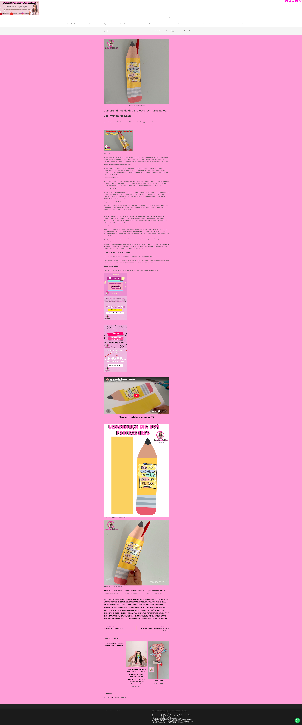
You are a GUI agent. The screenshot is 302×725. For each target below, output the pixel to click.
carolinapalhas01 (110, 122)
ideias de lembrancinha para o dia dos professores (134, 602)
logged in (113, 697)
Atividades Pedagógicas (140, 122)
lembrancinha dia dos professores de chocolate (134, 610)
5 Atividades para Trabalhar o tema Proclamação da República (114, 644)
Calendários (154, 722)
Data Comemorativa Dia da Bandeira (177, 713)
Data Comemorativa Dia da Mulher (160, 718)
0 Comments (154, 122)
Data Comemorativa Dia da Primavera (160, 714)
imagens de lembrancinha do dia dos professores (115, 604)
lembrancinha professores (134, 616)
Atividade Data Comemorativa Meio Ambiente (162, 712)
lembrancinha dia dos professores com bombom (117, 609)
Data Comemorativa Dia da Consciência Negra (180, 714)
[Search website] (267, 24)
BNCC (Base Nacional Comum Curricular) (161, 720)
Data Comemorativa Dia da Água (159, 717)
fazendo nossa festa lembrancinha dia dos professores (147, 601)
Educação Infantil (162, 722)
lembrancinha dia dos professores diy (155, 610)
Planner (170, 711)
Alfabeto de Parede (182, 722)
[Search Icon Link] (271, 24)
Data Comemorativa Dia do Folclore (160, 713)
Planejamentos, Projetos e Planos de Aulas (161, 719)
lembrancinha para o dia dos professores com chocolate (124, 615)
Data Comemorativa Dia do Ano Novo (173, 715)
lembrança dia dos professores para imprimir (139, 604)
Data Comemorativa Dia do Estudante (176, 714)
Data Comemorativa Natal (158, 715)
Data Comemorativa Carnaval (158, 721)
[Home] (151, 31)
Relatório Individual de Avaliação (176, 718)
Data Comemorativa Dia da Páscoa (177, 716)
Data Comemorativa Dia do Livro (178, 710)
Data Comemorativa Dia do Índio (163, 710)
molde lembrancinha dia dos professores (114, 618)
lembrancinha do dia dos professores (136, 613)
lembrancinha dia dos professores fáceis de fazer (137, 612)
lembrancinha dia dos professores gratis (159, 612)
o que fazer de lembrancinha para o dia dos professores (137, 618)
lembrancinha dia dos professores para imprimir (115, 613)
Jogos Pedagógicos (176, 720)
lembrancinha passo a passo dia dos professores (115, 616)
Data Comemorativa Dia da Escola (185, 721)
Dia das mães (159, 680)
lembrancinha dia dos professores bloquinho (139, 607)
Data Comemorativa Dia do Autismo (160, 716)
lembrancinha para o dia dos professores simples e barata (152, 615)
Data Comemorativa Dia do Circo (175, 717)
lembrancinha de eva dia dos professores (120, 606)
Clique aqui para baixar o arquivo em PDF (136, 417)
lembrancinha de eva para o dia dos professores (142, 606)
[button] (297, 720)
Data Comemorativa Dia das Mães (180, 711)
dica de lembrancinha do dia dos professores (123, 601)
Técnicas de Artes (176, 719)
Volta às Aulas (184, 720)
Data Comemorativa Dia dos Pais (181, 712)
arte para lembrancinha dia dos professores (117, 599)
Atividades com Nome (186, 719)
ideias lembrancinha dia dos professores (156, 602)
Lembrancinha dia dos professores (113, 590)
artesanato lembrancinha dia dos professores (139, 599)
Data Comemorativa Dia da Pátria (159, 714)
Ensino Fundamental (172, 722)
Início (153, 710)
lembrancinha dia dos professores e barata (114, 612)
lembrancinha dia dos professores (119, 607)
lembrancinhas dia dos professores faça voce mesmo (153, 616)
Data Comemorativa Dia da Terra (159, 711)
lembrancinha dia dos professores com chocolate (141, 609)
